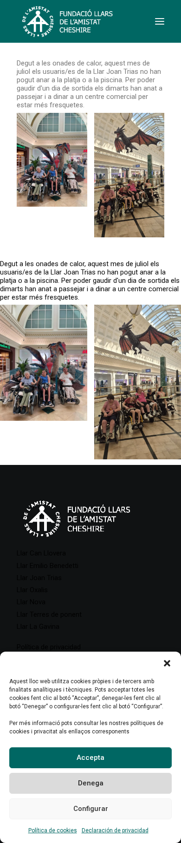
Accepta (90, 757)
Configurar (90, 808)
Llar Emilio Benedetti (47, 566)
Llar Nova (31, 602)
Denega (90, 783)
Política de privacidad (49, 647)
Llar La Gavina (38, 626)
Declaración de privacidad (115, 830)
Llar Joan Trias (39, 578)
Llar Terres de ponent (49, 614)
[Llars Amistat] (67, 21)
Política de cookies (52, 830)
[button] (167, 663)
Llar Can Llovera (41, 553)
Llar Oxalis (32, 590)
